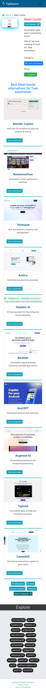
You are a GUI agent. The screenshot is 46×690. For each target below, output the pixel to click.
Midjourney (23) (17, 655)
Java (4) (30, 620)
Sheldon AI (23, 307)
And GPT (23, 408)
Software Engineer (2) (27, 665)
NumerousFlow (23, 174)
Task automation (14, 140)
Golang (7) (16, 650)
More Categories (22, 594)
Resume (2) (30, 645)
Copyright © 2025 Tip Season (23, 682)
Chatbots (32, 589)
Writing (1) (31, 655)
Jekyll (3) (17, 670)
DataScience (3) (17, 635)
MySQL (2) (15, 630)
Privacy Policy (23, 685)
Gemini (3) (23, 660)
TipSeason (10, 3)
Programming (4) (17, 640)
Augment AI (23, 455)
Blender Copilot (23, 123)
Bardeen (23, 357)
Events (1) (31, 640)
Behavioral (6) (17, 645)
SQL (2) (12, 665)
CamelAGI (23, 556)
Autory (23, 275)
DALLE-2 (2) (34, 660)
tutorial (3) (28, 670)
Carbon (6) (31, 635)
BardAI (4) (12, 660)
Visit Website (31, 24)
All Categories (18, 584)
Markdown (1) (16, 625)
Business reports (17, 589)
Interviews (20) (19, 620)
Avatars (31, 584)
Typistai (23, 506)
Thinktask (23, 224)
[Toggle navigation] (40, 3)
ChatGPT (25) (28, 650)
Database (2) (30, 625)
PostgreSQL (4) (28, 630)
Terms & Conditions (23, 687)
